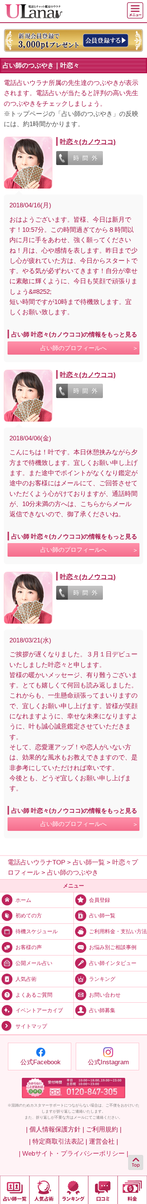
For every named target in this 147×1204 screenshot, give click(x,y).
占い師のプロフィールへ (73, 348)
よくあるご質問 (33, 994)
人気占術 (26, 979)
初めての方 (28, 915)
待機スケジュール (36, 931)
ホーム (23, 900)
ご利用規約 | (103, 1129)
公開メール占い (33, 963)
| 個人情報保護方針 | (55, 1129)
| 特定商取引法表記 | (58, 1141)
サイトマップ (31, 1026)
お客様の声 (28, 947)
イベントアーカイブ (39, 1010)
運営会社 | (103, 1141)
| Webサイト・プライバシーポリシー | (73, 1153)
